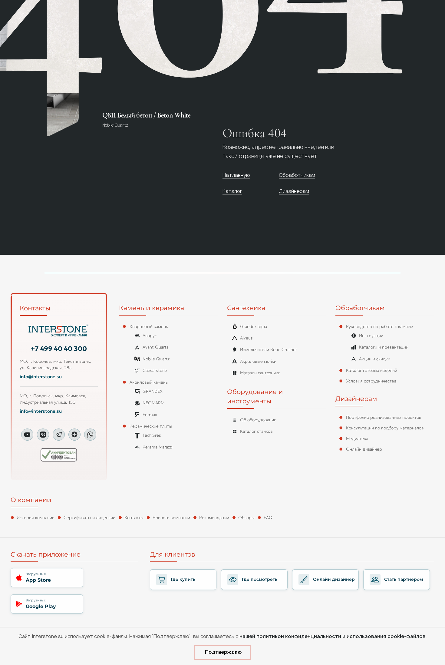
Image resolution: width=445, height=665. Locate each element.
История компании (35, 517)
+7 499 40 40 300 (59, 349)
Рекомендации (214, 517)
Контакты (35, 308)
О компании (31, 500)
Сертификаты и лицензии (89, 517)
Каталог (232, 191)
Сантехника (246, 308)
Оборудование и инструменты (255, 396)
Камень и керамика (151, 308)
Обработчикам (297, 175)
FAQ (268, 517)
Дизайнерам (294, 191)
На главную (236, 175)
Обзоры (246, 517)
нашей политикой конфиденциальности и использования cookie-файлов (332, 636)
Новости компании (171, 517)
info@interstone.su (41, 376)
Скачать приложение (46, 554)
